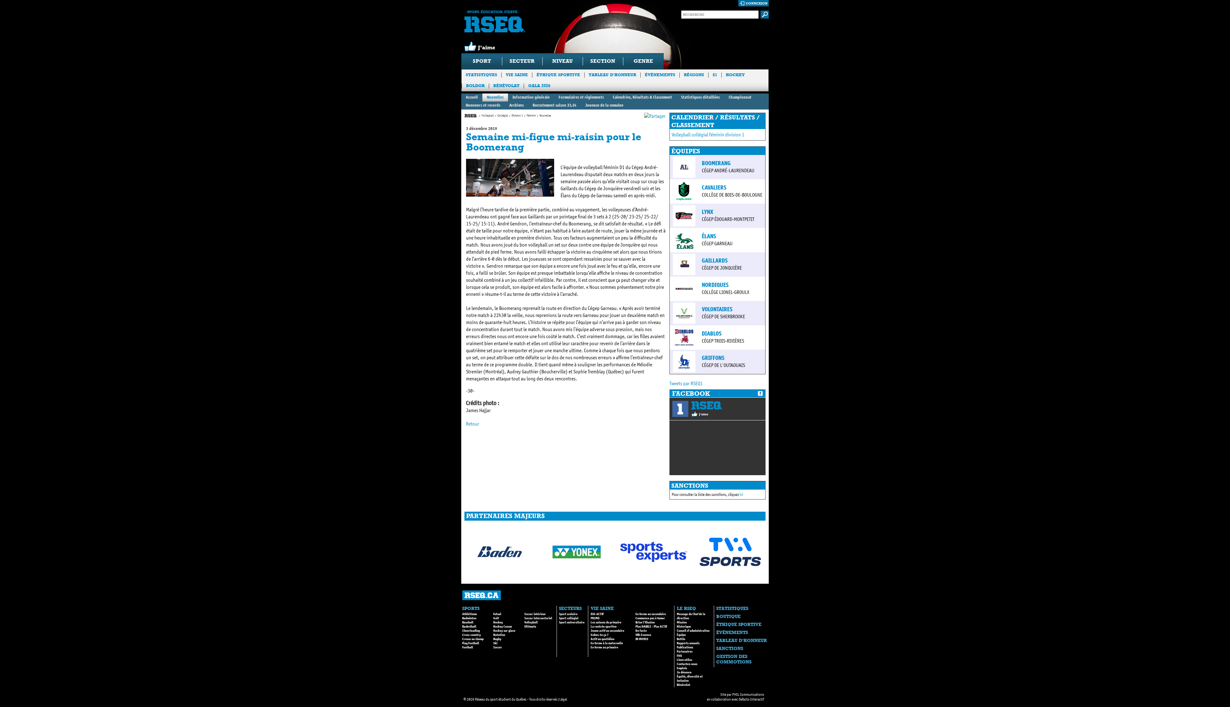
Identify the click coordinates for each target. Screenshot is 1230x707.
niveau (562, 61)
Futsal (497, 614)
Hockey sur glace (504, 631)
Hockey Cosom (502, 627)
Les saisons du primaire (606, 622)
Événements (660, 74)
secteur (522, 61)
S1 (715, 74)
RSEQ (706, 405)
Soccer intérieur (535, 614)
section (602, 61)
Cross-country (471, 635)
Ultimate (530, 627)
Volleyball (487, 116)
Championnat (740, 97)
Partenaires (685, 652)
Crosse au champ (473, 639)
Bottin (681, 639)
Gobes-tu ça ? (600, 635)
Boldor (475, 85)
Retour (472, 424)
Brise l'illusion (645, 622)
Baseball (467, 622)
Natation (499, 635)
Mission (682, 622)
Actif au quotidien (602, 639)
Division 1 (517, 116)
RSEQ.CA (481, 595)
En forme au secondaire (651, 614)
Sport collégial (568, 618)
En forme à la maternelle (607, 643)
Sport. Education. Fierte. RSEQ (494, 21)
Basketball (469, 627)
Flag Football (470, 643)
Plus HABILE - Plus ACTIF (651, 627)
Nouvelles (495, 97)
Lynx (707, 211)
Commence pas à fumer (650, 618)
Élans (709, 236)
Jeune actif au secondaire (607, 631)
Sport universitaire (572, 622)
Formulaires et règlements (581, 97)
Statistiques (481, 74)
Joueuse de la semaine (604, 105)
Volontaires (717, 309)
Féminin (531, 116)
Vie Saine (517, 74)
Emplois (682, 668)
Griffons (713, 358)
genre (643, 61)
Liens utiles (684, 660)
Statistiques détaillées (700, 97)
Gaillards (715, 260)
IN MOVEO (642, 639)
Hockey (735, 74)
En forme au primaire (604, 647)
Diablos (712, 333)
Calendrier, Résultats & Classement (642, 97)
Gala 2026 (539, 85)
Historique (684, 627)
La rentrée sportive (604, 627)
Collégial (502, 116)
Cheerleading (471, 631)
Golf (496, 618)
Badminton (469, 618)
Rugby (497, 639)
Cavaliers (714, 187)
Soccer (497, 647)
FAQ (679, 656)
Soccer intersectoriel (538, 618)
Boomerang (716, 163)
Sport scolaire (568, 614)
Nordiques (715, 284)
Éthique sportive (558, 74)
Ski (495, 643)
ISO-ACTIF (597, 614)
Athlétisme (469, 614)
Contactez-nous (687, 664)
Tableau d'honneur (612, 74)
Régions (694, 74)
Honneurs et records (483, 105)
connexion (756, 3)
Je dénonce (684, 672)
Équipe (681, 635)
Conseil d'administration (693, 631)
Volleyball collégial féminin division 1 (708, 135)
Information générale (531, 97)
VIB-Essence (643, 635)
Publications (685, 647)
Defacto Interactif (751, 699)
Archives (516, 105)
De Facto (641, 631)
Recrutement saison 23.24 (554, 105)
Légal (563, 699)
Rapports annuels (688, 643)
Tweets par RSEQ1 (686, 383)
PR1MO (595, 618)
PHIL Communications (748, 694)
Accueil (472, 97)
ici (741, 494)
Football (467, 647)
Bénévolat (506, 85)
